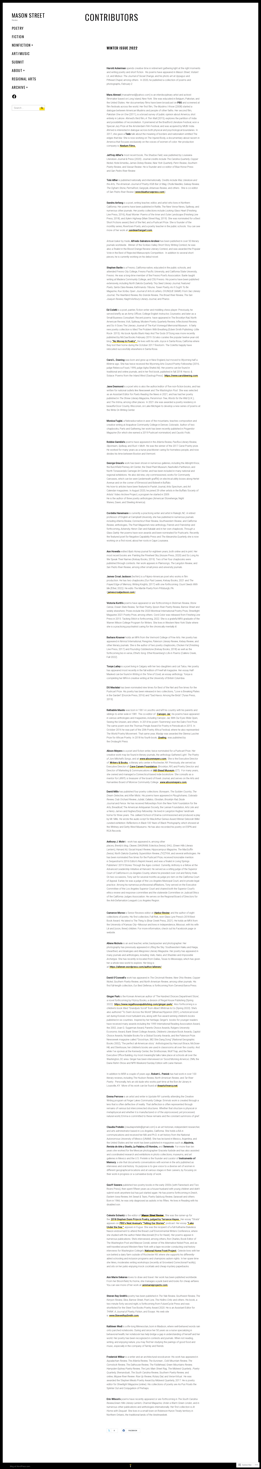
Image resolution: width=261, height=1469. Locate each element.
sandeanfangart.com (140, 230)
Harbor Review (162, 912)
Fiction (18, 36)
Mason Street (28, 15)
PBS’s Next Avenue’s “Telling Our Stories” (142, 1223)
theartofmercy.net (167, 1085)
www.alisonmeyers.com (153, 758)
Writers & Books (119, 762)
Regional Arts (24, 78)
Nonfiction (21, 45)
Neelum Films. (128, 145)
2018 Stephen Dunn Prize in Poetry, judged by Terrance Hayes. (145, 1219)
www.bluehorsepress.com (149, 191)
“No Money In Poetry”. (124, 341)
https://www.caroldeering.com (181, 375)
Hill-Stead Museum (163, 770)
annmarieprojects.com (155, 1285)
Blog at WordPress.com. (20, 1466)
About (17, 70)
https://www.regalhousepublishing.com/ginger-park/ (143, 1004)
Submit (18, 62)
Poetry (18, 28)
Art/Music (21, 53)
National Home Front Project (160, 1250)
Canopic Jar (163, 714)
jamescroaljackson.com (121, 592)
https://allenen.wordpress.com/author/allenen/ (135, 966)
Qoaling (162, 737)
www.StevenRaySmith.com (124, 1315)
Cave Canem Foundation (143, 766)
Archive (18, 87)
